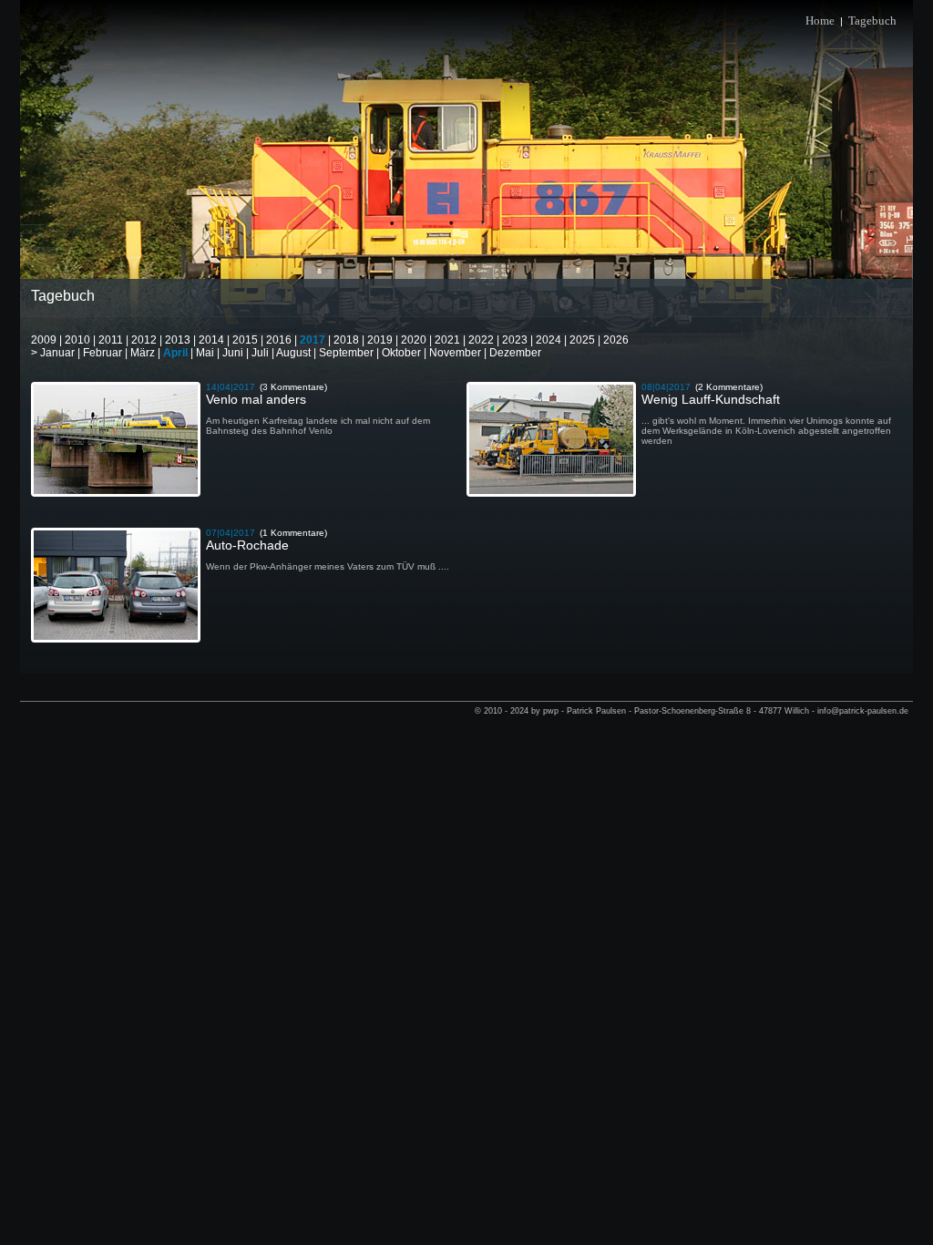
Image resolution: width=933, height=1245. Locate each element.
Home (820, 20)
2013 (177, 340)
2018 (346, 340)
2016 (279, 340)
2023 (515, 340)
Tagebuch (872, 20)
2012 (144, 340)
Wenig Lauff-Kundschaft (710, 399)
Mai (205, 352)
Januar (57, 352)
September (346, 352)
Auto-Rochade (247, 545)
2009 (43, 340)
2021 (447, 340)
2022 (481, 340)
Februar (102, 352)
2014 (211, 340)
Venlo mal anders (256, 399)
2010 (77, 340)
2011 (110, 340)
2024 (548, 340)
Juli (260, 352)
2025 (582, 340)
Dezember (515, 352)
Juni (232, 352)
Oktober (401, 352)
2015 (245, 340)
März (142, 352)
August (293, 352)
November (455, 352)
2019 (380, 340)
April (175, 352)
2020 (413, 340)
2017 (312, 340)
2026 (616, 340)
